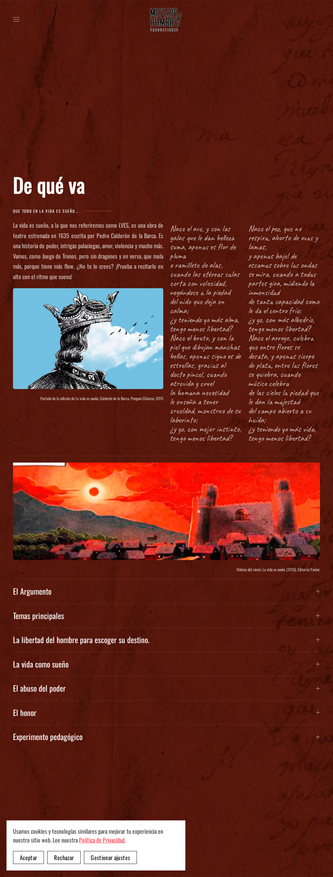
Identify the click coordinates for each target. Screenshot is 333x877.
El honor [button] (24, 712)
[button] (16, 20)
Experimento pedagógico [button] (48, 736)
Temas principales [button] (38, 615)
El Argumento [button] (32, 591)
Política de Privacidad (102, 840)
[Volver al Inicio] (166, 20)
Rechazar (64, 857)
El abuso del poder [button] (39, 688)
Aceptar (28, 857)
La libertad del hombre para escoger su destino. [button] (81, 639)
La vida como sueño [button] (41, 664)
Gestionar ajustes (110, 857)
